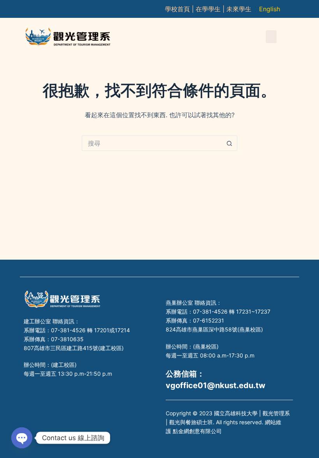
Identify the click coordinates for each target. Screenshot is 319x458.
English (269, 9)
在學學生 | (211, 9)
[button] (271, 36)
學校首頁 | (180, 9)
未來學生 (238, 9)
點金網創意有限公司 (197, 431)
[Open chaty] (21, 437)
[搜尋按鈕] (229, 143)
